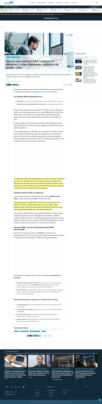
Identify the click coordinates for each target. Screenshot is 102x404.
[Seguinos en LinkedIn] (15, 387)
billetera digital (35, 331)
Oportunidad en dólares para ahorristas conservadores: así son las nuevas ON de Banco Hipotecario (63, 374)
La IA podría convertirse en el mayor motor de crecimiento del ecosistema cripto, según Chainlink (90, 62)
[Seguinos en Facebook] (11, 387)
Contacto (51, 395)
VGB (31, 377)
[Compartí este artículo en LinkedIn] (14, 85)
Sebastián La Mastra (57, 379)
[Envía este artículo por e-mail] (19, 85)
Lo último (32, 2)
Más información (59, 14)
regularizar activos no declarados (44, 92)
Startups (67, 2)
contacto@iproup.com (9, 394)
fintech (16, 331)
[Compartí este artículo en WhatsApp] (12, 85)
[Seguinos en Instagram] (7, 387)
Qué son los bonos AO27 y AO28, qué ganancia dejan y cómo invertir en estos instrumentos (85, 374)
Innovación (74, 2)
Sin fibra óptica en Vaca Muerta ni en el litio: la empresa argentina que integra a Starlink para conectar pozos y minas (88, 69)
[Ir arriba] (100, 400)
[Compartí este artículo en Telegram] (16, 85)
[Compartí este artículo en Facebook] (7, 85)
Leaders (37, 395)
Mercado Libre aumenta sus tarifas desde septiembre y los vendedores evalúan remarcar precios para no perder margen (90, 75)
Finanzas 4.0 (51, 2)
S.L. (8, 79)
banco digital (25, 331)
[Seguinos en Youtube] (23, 387)
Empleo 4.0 (60, 2)
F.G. (77, 379)
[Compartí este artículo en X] (9, 85)
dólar (44, 331)
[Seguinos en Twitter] (19, 387)
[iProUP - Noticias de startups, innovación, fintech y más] (8, 2)
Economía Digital (41, 2)
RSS (86, 386)
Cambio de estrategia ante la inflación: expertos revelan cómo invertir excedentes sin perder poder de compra (15, 374)
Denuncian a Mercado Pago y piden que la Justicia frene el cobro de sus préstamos (38, 373)
